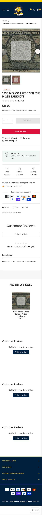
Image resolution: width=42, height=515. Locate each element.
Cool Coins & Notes (17, 501)
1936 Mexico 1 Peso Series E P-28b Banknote (21, 314)
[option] (21, 50)
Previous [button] (4, 51)
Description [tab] (7, 255)
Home (5, 21)
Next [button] (37, 51)
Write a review (21, 234)
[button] (7, 212)
